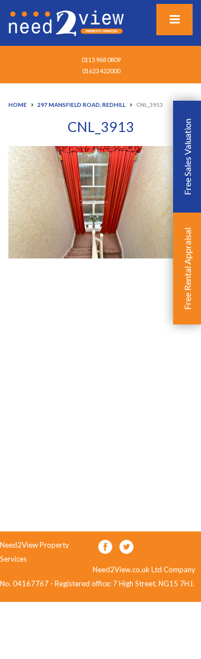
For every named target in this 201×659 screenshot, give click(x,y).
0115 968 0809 (101, 59)
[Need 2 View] (67, 22)
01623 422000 (101, 70)
